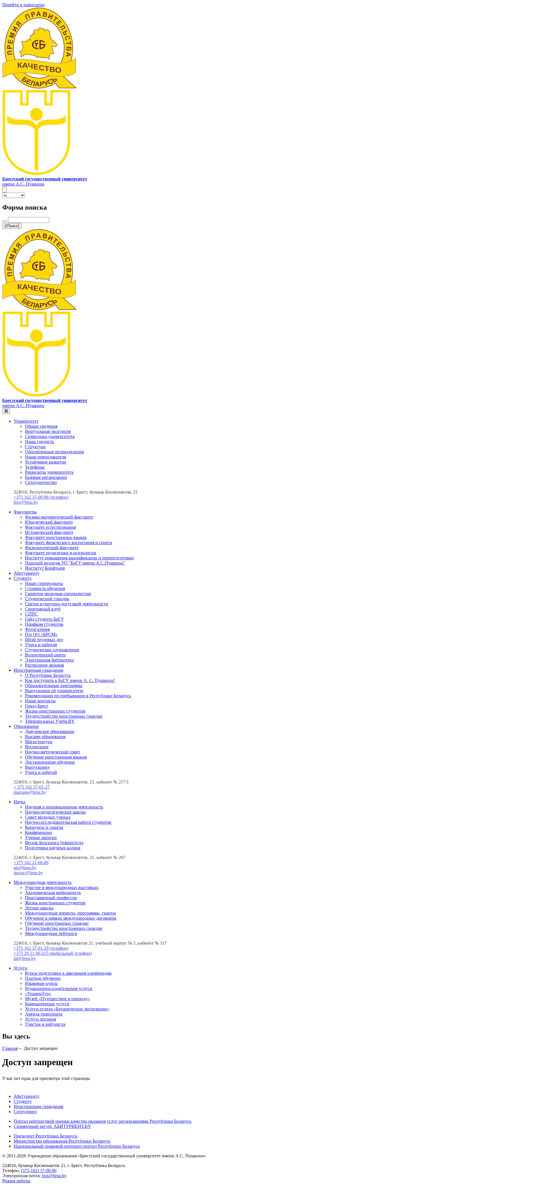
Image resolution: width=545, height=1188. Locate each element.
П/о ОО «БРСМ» (41, 634)
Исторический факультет (49, 532)
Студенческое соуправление (52, 649)
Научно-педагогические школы (55, 812)
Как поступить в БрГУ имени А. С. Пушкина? (70, 680)
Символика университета (50, 436)
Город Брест (36, 705)
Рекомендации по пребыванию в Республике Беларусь (78, 695)
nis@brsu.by (25, 867)
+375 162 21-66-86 (31, 862)
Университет (26, 421)
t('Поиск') (12, 226)
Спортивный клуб (42, 608)
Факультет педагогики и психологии (60, 552)
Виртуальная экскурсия (48, 431)
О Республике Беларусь (48, 675)
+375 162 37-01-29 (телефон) (41, 948)
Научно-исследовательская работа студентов (68, 822)
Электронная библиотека (49, 660)
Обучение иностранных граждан (57, 923)
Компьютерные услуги (47, 1003)
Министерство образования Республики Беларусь (62, 1141)
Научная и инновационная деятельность (64, 806)
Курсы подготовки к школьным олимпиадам (68, 973)
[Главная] (36, 173)
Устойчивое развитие (45, 462)
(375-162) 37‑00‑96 (38, 1170)
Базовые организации (46, 477)
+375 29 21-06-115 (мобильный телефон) (53, 953)
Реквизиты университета (49, 472)
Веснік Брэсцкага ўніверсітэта (54, 842)
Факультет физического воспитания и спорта (68, 542)
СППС (31, 614)
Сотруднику (25, 1111)
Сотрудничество (41, 482)
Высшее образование (45, 736)
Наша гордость (39, 441)
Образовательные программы (53, 685)
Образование (26, 726)
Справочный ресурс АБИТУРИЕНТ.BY (52, 1126)
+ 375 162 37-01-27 (32, 787)
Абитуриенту (26, 573)
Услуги (20, 968)
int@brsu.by (25, 958)
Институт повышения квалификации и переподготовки (79, 557)
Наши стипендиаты (44, 583)
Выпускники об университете (54, 690)
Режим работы (16, 1180)
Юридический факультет (49, 522)
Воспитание (37, 746)
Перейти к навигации (23, 4)
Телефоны (35, 467)
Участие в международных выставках (61, 887)
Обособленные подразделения (54, 451)
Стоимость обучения (45, 588)
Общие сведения (41, 426)
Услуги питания (40, 1019)
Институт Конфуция (45, 568)
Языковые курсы (41, 983)
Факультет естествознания (50, 527)
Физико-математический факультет (59, 517)
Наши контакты (40, 700)
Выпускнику (37, 767)
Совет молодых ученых (48, 817)
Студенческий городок (47, 598)
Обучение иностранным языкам (56, 757)
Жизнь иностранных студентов (55, 711)
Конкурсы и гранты (44, 827)
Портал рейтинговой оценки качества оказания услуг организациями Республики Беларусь (102, 1121)
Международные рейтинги (51, 933)
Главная (10, 1048)
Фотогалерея (37, 629)
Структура (35, 446)
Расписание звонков (44, 665)
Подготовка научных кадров (52, 847)
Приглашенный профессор (51, 897)
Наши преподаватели (45, 456)
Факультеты (25, 511)
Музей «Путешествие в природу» (57, 998)
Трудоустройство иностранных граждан (63, 716)
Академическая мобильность (53, 892)
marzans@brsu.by (30, 792)
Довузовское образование (49, 731)
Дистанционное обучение (50, 762)
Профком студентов (44, 624)
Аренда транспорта (43, 1014)
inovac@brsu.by (28, 872)
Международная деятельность (43, 882)
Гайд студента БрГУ (44, 619)
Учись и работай (41, 644)
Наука (19, 801)
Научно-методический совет (52, 751)
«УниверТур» (38, 993)
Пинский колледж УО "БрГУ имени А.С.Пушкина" (75, 563)
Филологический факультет (52, 547)
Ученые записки (41, 837)
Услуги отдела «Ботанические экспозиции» (67, 1008)
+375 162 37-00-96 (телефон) (41, 497)
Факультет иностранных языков (56, 537)
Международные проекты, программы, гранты (70, 913)
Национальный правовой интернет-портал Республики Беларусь (77, 1146)
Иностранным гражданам (38, 670)
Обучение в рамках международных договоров (70, 918)
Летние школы (39, 907)
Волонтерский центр (45, 654)
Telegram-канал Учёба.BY (50, 721)
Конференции (38, 832)
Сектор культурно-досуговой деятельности (66, 603)
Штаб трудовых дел (44, 639)
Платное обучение (42, 978)
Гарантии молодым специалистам (58, 593)
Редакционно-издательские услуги (58, 988)
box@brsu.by (26, 502)
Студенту (23, 578)
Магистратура (38, 741)
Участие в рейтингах (45, 1024)
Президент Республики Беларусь (45, 1136)
